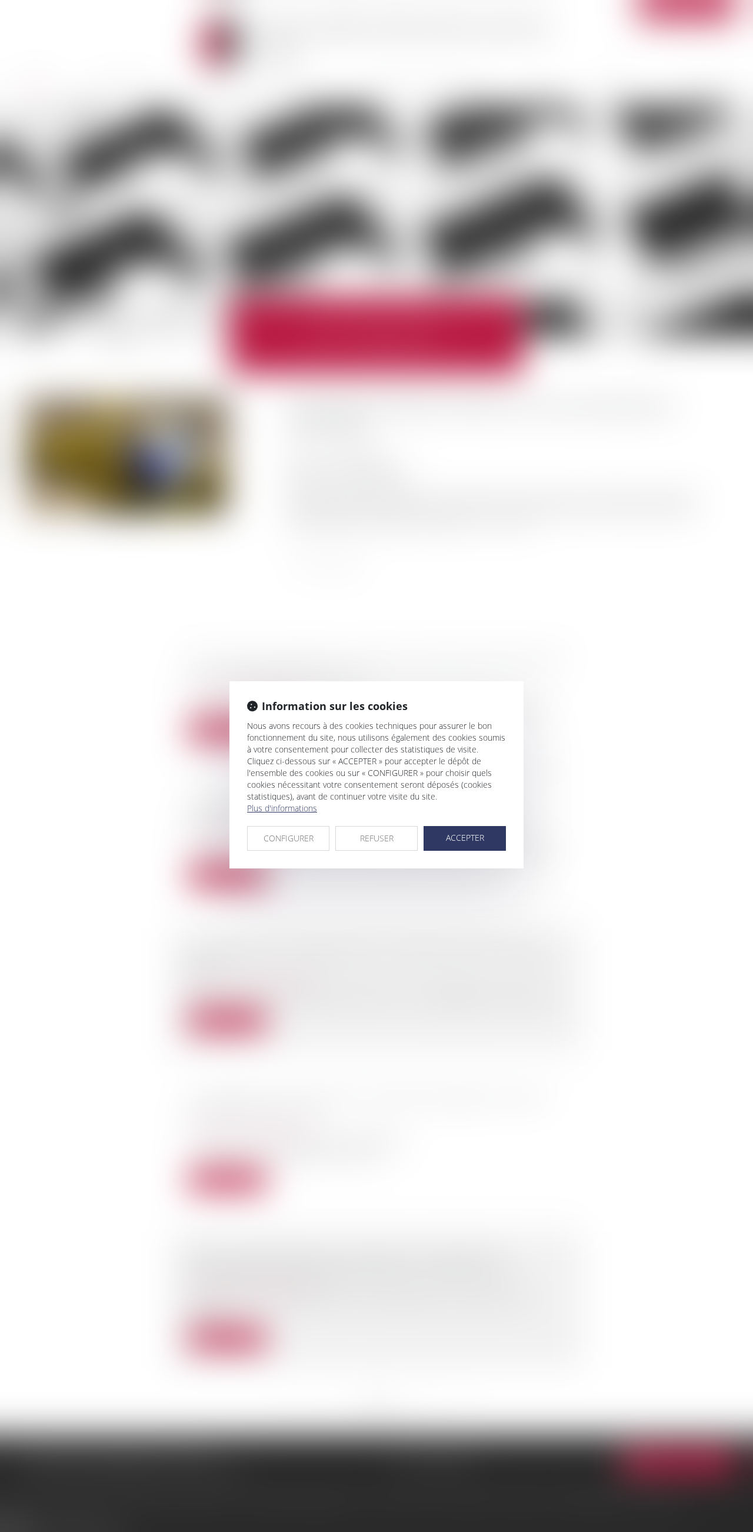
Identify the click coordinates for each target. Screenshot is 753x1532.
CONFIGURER (289, 838)
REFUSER (377, 838)
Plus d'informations (282, 808)
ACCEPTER (465, 837)
